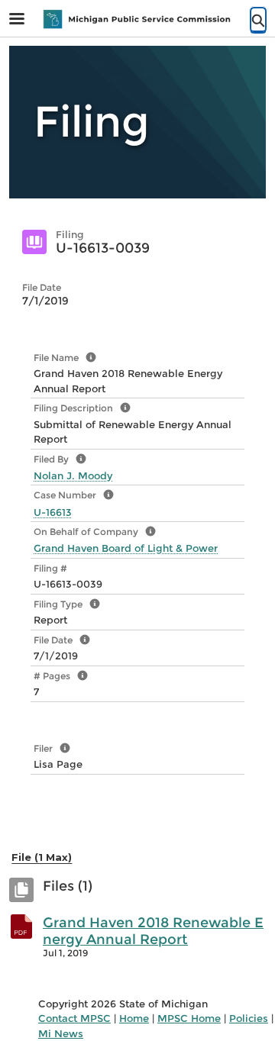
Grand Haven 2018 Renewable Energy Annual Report (153, 931)
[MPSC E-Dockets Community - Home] (137, 19)
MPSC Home (189, 1018)
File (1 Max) (41, 857)
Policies (248, 1018)
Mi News (60, 1033)
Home (134, 1018)
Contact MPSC (74, 1018)
